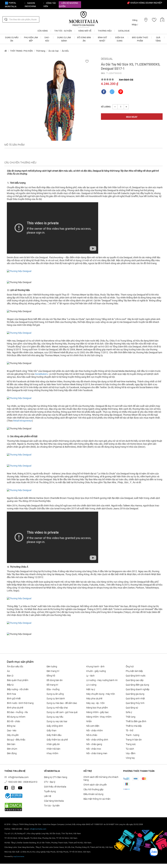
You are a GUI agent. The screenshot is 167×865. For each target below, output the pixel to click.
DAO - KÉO (11, 730)
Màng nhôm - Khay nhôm (98, 716)
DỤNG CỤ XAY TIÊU (55, 716)
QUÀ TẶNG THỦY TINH (135, 703)
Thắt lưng (130, 716)
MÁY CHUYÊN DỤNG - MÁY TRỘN (100, 694)
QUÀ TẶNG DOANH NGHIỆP (137, 689)
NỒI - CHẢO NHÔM (94, 730)
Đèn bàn (11, 744)
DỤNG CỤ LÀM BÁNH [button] (64, 39)
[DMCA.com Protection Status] (13, 806)
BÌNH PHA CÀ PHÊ (15, 707)
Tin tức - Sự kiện (52, 805)
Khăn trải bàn (53, 748)
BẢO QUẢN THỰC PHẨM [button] (140, 39)
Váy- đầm (130, 753)
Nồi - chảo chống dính (97, 739)
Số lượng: (106, 107)
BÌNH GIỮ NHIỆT (14, 698)
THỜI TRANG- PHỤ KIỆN (21, 51)
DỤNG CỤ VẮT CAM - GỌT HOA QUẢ (62, 712)
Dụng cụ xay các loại (57, 721)
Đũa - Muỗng (53, 689)
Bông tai (11, 726)
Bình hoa (11, 694)
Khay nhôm (52, 753)
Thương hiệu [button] (105, 31)
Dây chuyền (13, 735)
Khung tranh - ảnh (95, 666)
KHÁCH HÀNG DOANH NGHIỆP (146, 2)
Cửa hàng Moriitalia (54, 801)
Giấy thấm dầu (54, 735)
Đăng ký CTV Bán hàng (55, 777)
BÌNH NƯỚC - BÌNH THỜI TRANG (20, 703)
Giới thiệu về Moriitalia (55, 786)
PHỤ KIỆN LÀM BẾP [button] (31, 39)
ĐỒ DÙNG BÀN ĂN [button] (84, 39)
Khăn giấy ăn (53, 744)
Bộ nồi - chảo (13, 721)
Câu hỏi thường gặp (93, 789)
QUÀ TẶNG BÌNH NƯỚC (135, 675)
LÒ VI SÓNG (91, 684)
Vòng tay (130, 758)
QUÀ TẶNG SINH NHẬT (135, 698)
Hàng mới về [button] (84, 31)
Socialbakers (41, 374)
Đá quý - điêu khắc (16, 739)
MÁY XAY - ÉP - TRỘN (95, 703)
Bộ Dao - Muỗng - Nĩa (17, 712)
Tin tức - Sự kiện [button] (63, 31)
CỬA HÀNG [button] (43, 31)
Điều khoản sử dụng (93, 794)
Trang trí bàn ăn (134, 739)
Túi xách (130, 748)
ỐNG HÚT (130, 666)
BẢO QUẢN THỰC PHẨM (17, 680)
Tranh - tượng (132, 735)
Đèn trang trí (53, 671)
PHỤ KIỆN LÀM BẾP (134, 671)
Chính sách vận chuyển (95, 784)
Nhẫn (89, 721)
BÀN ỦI (10, 675)
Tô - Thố (129, 730)
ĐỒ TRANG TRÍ (52, 684)
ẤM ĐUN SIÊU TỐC (15, 666)
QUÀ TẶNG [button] (158, 39)
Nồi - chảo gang (94, 744)
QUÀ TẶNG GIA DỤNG (135, 694)
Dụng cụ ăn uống (55, 694)
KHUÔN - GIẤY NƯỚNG (96, 671)
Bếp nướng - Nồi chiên (18, 689)
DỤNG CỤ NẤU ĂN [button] (11, 39)
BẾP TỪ (10, 684)
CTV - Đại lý (49, 782)
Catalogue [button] (123, 31)
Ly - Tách (90, 675)
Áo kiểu (65, 51)
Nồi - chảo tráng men (96, 753)
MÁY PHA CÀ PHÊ (94, 698)
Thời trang (40, 51)
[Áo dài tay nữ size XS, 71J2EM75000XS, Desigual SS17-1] (60, 99)
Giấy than (51, 730)
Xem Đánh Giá (126, 79)
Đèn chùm (12, 748)
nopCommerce (18, 856)
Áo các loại (53, 51)
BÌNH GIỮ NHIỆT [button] (102, 39)
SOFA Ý (129, 712)
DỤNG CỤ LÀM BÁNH (56, 698)
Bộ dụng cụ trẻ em (16, 716)
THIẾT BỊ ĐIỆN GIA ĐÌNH (136, 721)
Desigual (107, 58)
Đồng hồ (51, 675)
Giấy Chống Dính (55, 726)
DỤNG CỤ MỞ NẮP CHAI (57, 707)
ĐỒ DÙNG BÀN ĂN (55, 680)
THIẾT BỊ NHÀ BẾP (134, 726)
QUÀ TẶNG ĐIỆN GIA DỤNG (137, 684)
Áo (8, 671)
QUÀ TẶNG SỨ (132, 707)
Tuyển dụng (50, 791)
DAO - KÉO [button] (47, 39)
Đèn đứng (12, 753)
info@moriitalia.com (18, 777)
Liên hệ (47, 796)
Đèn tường (52, 666)
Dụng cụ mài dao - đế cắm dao (62, 703)
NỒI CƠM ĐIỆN (92, 726)
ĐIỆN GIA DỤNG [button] (119, 39)
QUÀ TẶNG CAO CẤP (135, 680)
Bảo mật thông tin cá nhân (97, 799)
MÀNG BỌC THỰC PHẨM (97, 707)
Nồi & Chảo (91, 735)
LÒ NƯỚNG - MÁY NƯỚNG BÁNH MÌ (101, 680)
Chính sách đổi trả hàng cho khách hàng (101, 778)
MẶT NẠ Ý (90, 689)
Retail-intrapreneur (22, 420)
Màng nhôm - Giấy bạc (97, 712)
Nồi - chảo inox (93, 748)
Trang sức (131, 744)
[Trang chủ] (5, 51)
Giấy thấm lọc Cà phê (57, 739)
